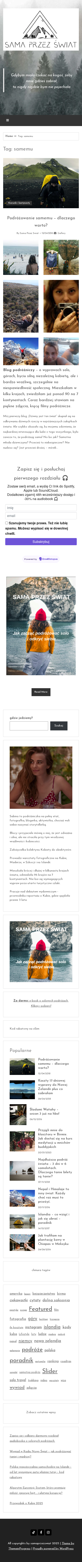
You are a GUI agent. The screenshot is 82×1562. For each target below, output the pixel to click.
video (43, 1380)
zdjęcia (31, 1388)
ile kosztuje (16, 1327)
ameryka (16, 1293)
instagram (33, 1327)
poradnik (21, 1361)
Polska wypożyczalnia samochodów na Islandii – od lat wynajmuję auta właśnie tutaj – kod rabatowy (40, 1472)
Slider (50, 1371)
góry (32, 1319)
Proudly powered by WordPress (53, 1548)
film (56, 1310)
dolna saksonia (56, 1300)
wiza (63, 1380)
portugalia (40, 1361)
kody (66, 1327)
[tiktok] (33, 1532)
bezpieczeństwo (43, 1293)
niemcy (25, 1341)
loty (33, 1334)
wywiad (17, 1387)
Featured (40, 1309)
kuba (13, 1334)
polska (50, 1350)
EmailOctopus (50, 559)
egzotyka (14, 1310)
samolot (13, 1372)
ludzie (42, 1334)
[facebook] (41, 1532)
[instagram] (48, 1532)
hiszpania (55, 1319)
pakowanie (15, 1351)
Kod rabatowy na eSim (24, 1028)
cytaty (35, 1300)
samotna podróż (29, 1372)
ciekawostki (19, 1300)
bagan (27, 1294)
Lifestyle (24, 1334)
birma (61, 1293)
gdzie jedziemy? (21, 718)
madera (52, 1334)
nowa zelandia (47, 1341)
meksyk (61, 1334)
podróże (32, 1350)
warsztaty (54, 1381)
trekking (33, 1380)
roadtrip (66, 1361)
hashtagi (43, 1319)
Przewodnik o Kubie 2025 (26, 1503)
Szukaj (58, 725)
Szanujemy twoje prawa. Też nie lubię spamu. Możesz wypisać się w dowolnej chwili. (36, 528)
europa (23, 1310)
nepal (13, 1341)
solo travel (18, 1380)
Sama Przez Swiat (29, 233)
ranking (53, 1361)
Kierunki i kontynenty (19, 203)
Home (9, 136)
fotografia (18, 1319)
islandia (52, 1327)
